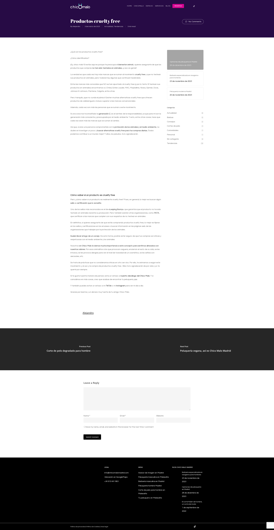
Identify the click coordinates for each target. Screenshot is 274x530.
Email (123, 416)
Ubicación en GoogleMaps (116, 477)
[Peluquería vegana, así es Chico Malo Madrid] (205, 349)
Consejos (171, 122)
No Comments (194, 22)
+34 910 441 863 (111, 481)
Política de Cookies (93, 526)
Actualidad (108, 26)
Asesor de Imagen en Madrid (151, 473)
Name (86, 416)
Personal (171, 135)
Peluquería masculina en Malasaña (153, 477)
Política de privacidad (78, 526)
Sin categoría (173, 139)
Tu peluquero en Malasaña (150, 498)
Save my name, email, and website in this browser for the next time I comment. (120, 427)
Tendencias (118, 26)
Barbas (170, 117)
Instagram (120, 286)
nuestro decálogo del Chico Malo (135, 276)
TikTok (109, 286)
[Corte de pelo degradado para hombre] (68, 349)
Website (160, 416)
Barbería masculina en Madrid (151, 481)
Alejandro (76, 26)
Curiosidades (172, 130)
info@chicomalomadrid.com (116, 473)
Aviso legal (104, 526)
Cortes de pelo (173, 126)
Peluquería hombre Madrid (150, 486)
